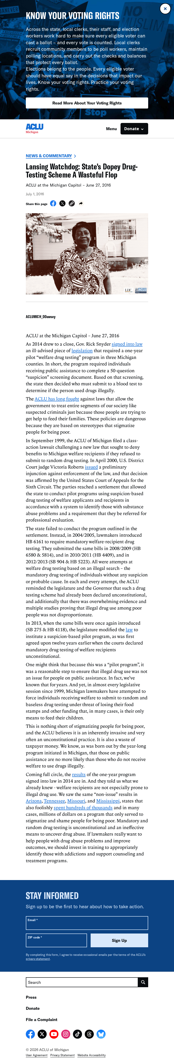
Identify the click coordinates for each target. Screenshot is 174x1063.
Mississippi (108, 801)
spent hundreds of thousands (83, 807)
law (129, 629)
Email (32, 920)
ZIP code (35, 937)
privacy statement (38, 959)
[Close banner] (165, 8)
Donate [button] (131, 128)
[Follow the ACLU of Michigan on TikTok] (77, 1035)
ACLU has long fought (57, 399)
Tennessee (54, 801)
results (79, 774)
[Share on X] (62, 205)
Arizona (34, 801)
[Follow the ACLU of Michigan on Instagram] (65, 1035)
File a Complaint (41, 1019)
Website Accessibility (91, 1055)
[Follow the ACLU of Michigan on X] (42, 1035)
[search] (143, 982)
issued (91, 467)
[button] (72, 204)
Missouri (76, 801)
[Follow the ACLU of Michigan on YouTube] (53, 1035)
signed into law (127, 344)
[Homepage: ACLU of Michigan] (42, 129)
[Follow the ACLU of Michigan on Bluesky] (101, 1035)
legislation (82, 350)
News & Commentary (49, 155)
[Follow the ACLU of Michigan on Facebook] (30, 1035)
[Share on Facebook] (53, 205)
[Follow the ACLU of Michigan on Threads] (89, 1035)
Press (31, 997)
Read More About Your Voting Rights (86, 102)
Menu (111, 128)
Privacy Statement (62, 1055)
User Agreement (37, 1055)
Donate (33, 1008)
